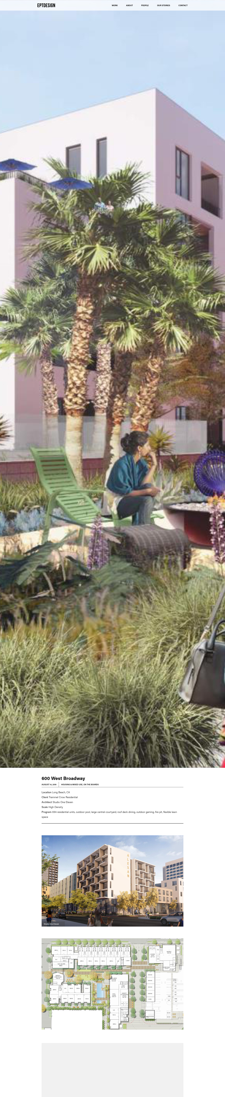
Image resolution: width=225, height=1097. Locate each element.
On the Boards (91, 784)
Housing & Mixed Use (72, 784)
